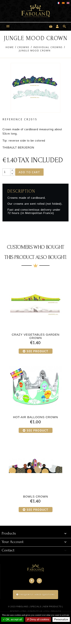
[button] (35, 594)
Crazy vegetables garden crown (35, 336)
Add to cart (29, 172)
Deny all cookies (39, 619)
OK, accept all (13, 619)
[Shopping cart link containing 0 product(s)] (50, 26)
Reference (12, 119)
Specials (35, 606)
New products (52, 606)
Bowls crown (35, 496)
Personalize (61, 619)
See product (37, 351)
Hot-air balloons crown (35, 417)
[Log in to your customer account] (57, 26)
